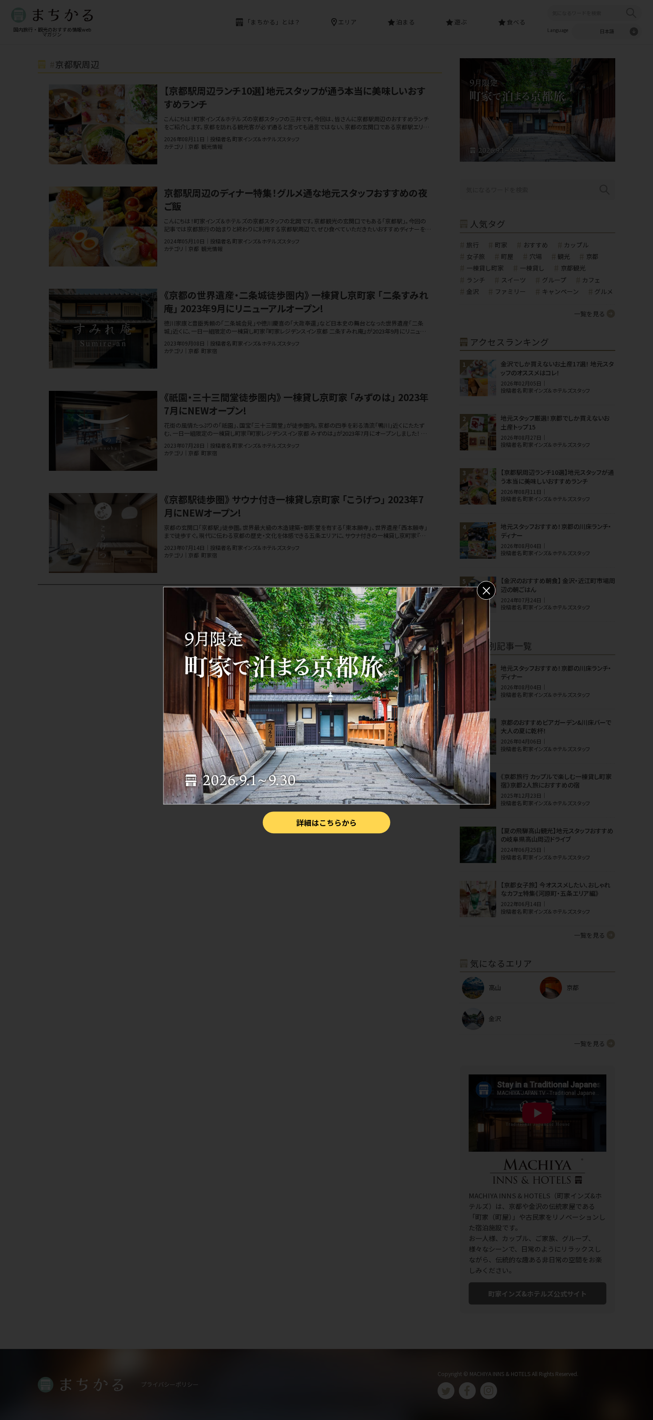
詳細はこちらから (326, 822)
